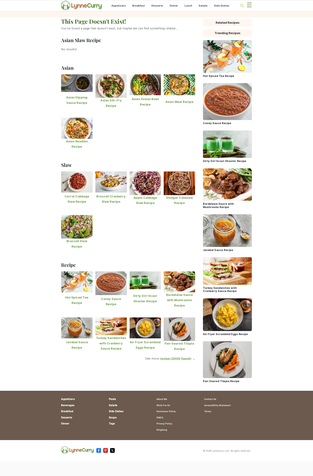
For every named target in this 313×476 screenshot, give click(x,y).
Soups (113, 417)
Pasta (112, 399)
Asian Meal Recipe (179, 102)
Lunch (188, 5)
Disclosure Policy (166, 411)
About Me (161, 399)
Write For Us (163, 405)
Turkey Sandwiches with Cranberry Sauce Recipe (111, 343)
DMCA (159, 417)
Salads (203, 5)
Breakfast (138, 5)
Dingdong (161, 429)
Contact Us (210, 399)
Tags (112, 423)
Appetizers (118, 5)
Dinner (174, 5)
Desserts (157, 5)
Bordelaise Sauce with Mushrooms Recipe (179, 300)
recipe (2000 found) (175, 358)
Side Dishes (221, 5)
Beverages (68, 405)
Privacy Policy (164, 423)
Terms (207, 411)
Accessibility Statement (217, 405)
